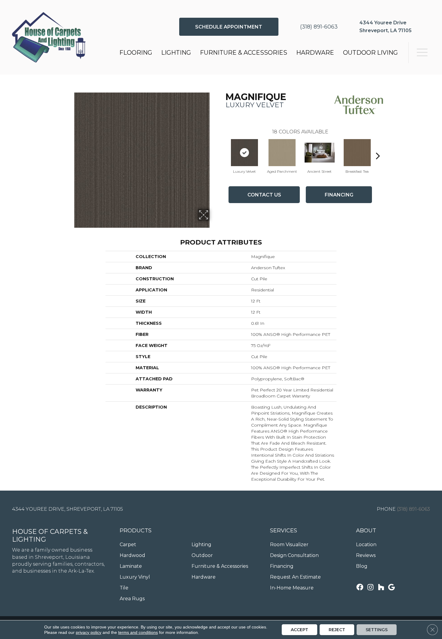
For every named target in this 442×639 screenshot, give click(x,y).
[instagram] (370, 588)
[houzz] (381, 588)
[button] (228, 27)
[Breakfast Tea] (357, 153)
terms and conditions (138, 632)
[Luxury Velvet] (244, 153)
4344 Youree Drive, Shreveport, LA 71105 (67, 509)
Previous (222, 147)
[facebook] (359, 588)
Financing (339, 195)
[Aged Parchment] (282, 153)
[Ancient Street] (319, 152)
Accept (299, 629)
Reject (337, 629)
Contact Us (264, 195)
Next (377, 147)
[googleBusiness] (391, 588)
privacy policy (88, 632)
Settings (377, 629)
